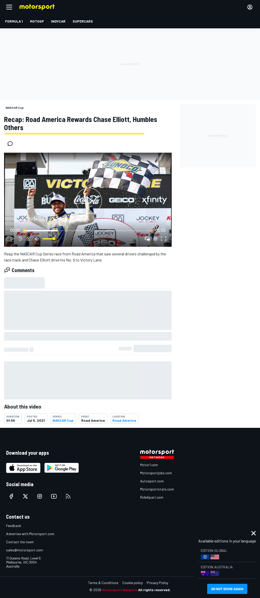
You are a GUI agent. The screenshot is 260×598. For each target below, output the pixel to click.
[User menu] (250, 7)
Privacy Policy (157, 583)
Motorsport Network (119, 590)
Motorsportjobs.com (156, 473)
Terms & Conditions (103, 583)
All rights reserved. (154, 590)
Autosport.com (152, 481)
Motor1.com (149, 465)
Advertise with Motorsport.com (30, 534)
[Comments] (11, 143)
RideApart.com (151, 497)
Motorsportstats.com (157, 489)
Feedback (13, 525)
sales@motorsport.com (24, 550)
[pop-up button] (155, 239)
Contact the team (20, 542)
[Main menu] (9, 7)
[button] (89, 201)
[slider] (87, 230)
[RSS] (68, 496)
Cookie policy (132, 583)
